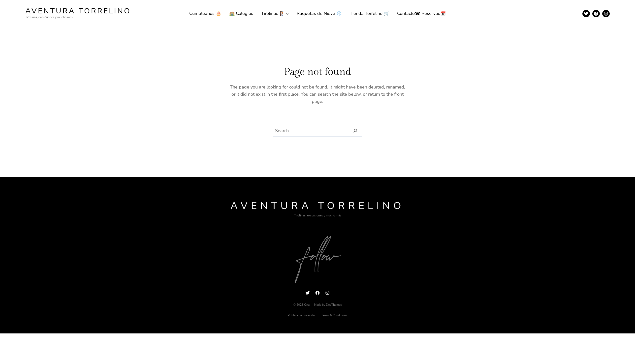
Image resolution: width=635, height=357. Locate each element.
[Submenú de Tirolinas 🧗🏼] (287, 13)
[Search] (355, 131)
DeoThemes (334, 305)
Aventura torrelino (78, 11)
